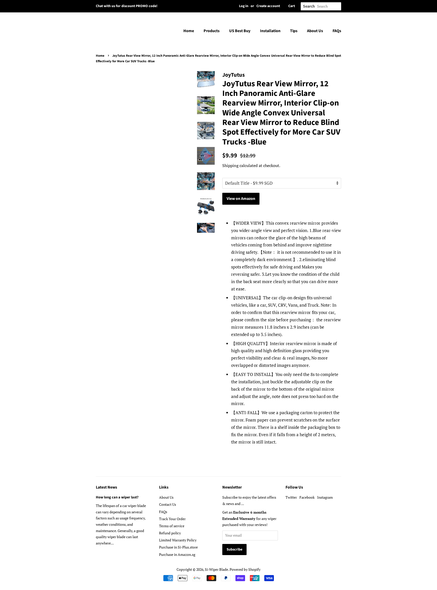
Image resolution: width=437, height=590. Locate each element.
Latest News (106, 487)
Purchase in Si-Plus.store (178, 547)
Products (212, 31)
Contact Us (167, 504)
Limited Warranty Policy (177, 540)
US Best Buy (239, 31)
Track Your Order (172, 518)
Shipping (230, 165)
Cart (291, 6)
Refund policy (170, 533)
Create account (268, 6)
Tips (293, 31)
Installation (270, 31)
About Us (315, 31)
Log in (243, 6)
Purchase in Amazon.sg (177, 554)
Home (188, 31)
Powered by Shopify (245, 569)
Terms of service (171, 525)
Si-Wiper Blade (216, 569)
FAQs (337, 31)
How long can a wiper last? (117, 497)
